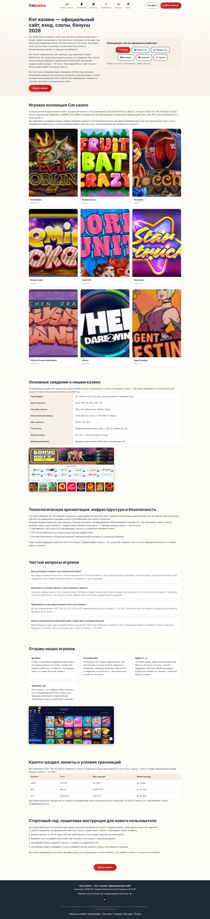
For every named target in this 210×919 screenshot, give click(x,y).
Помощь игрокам (67, 6)
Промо (128, 6)
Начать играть (105, 867)
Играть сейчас (40, 88)
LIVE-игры (93, 6)
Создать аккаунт (171, 5)
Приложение (81, 6)
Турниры (118, 914)
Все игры (118, 6)
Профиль (152, 5)
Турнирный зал (106, 6)
